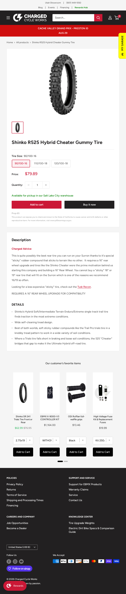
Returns (11, 489)
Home (10, 42)
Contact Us (75, 500)
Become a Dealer (17, 528)
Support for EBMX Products (85, 484)
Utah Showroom (53, 2)
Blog (40, 7)
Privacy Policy (15, 484)
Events (51, 7)
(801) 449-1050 (73, 2)
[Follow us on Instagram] (15, 561)
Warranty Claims (78, 489)
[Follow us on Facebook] (9, 561)
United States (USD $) (19, 547)
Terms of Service (17, 495)
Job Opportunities (17, 523)
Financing (64, 7)
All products (22, 42)
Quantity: (17, 184)
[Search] (98, 17)
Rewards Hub (81, 7)
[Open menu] (8, 17)
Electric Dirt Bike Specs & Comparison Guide (91, 530)
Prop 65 (16, 213)
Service (73, 495)
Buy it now (89, 204)
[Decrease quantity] (28, 185)
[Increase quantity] (45, 185)
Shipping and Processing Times (25, 500)
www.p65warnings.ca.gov (60, 220)
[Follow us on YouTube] (21, 561)
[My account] (110, 18)
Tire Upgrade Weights (81, 523)
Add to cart (36, 204)
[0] (117, 18)
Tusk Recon (84, 286)
